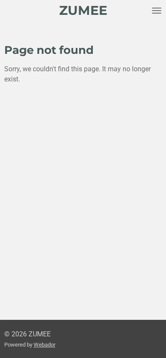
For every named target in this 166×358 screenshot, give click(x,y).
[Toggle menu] (156, 10)
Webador (44, 344)
